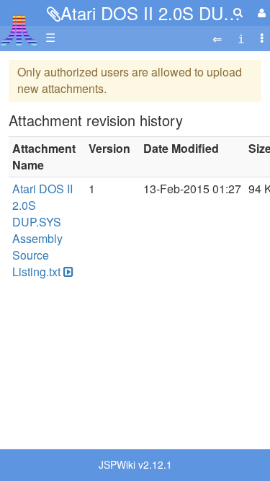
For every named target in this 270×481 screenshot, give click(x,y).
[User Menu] (260, 12)
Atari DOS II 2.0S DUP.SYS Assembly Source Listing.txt (42, 229)
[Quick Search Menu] (238, 12)
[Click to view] (66, 272)
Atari (19, 29)
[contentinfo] (241, 38)
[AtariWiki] (19, 25)
